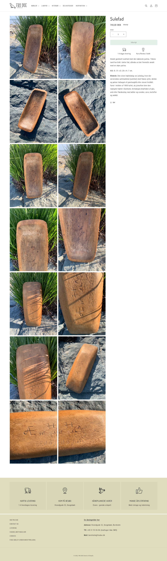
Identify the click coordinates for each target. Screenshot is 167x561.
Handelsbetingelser (18, 532)
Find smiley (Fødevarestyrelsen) (23, 540)
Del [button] (114, 102)
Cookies (13, 536)
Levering (13, 528)
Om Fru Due (14, 520)
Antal (111, 30)
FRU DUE (81, 555)
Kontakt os (14, 524)
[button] (35, 5)
